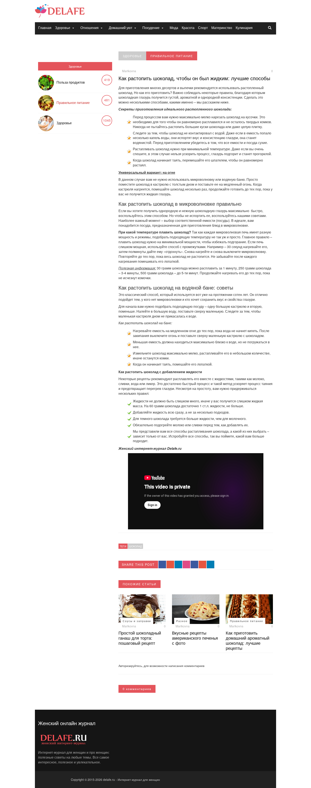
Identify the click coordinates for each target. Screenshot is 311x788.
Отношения (89, 27)
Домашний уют (120, 27)
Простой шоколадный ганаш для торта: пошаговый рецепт (139, 638)
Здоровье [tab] (75, 66)
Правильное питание (73, 102)
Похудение (151, 27)
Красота (188, 27)
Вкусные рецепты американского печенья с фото (195, 638)
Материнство (221, 27)
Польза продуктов (70, 82)
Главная (44, 27)
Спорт (203, 27)
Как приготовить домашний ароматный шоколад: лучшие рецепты (247, 640)
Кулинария (244, 27)
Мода (174, 27)
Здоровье (62, 27)
